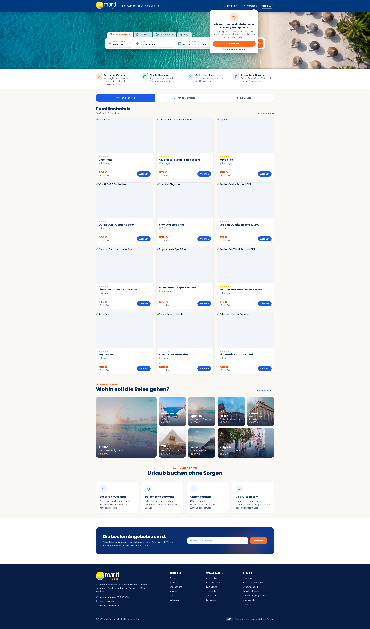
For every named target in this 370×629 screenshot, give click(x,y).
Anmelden (234, 43)
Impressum (248, 604)
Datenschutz (249, 600)
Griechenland (176, 587)
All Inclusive (211, 578)
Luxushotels (212, 600)
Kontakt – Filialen (251, 591)
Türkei (173, 578)
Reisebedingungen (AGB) (255, 595)
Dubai (172, 595)
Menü (265, 5)
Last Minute (211, 587)
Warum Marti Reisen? (253, 582)
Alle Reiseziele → (265, 390)
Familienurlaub (213, 582)
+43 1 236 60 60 (107, 601)
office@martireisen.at (109, 605)
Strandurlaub (212, 591)
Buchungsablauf (250, 587)
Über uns (247, 578)
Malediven (175, 600)
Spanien (173, 582)
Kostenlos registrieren (234, 49)
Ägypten (174, 591)
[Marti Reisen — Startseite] (106, 6)
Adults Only (211, 595)
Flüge (186, 34)
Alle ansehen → (266, 113)
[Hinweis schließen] (255, 13)
